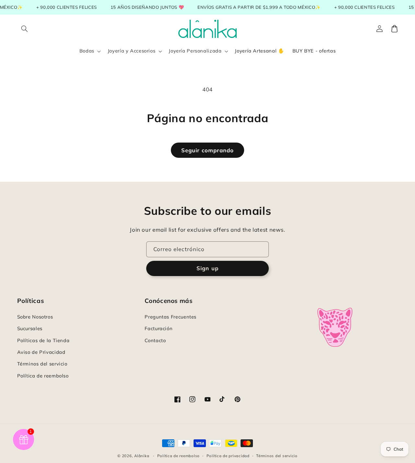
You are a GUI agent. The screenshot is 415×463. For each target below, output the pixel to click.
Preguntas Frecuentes (170, 317)
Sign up (207, 268)
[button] (24, 28)
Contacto (155, 340)
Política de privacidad (228, 455)
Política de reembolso (43, 376)
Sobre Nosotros (35, 317)
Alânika (141, 455)
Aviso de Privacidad (41, 352)
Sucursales (29, 328)
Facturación (158, 328)
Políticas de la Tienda (43, 340)
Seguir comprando (207, 150)
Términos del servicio (42, 364)
